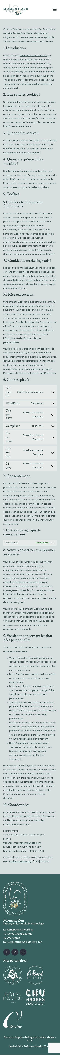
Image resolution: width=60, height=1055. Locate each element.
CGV (30, 1040)
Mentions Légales (13, 1037)
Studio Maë (15, 1046)
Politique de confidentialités (39, 1037)
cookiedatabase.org (20, 861)
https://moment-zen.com (33, 55)
